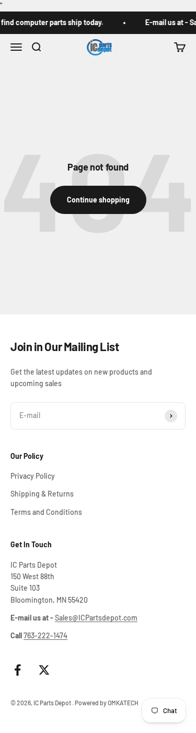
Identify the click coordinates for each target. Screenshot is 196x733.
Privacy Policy (32, 475)
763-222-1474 (45, 635)
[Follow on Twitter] (44, 670)
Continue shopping (98, 199)
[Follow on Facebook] (17, 670)
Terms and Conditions (46, 512)
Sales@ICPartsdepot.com (96, 617)
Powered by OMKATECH (107, 702)
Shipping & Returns (42, 493)
